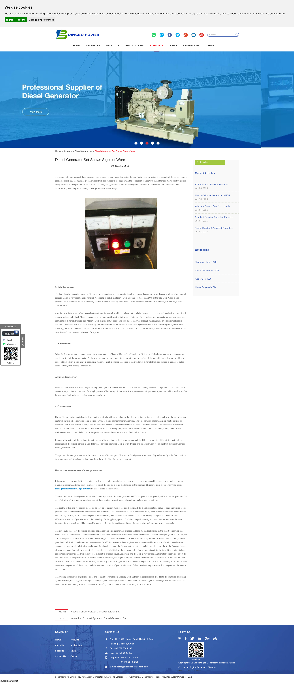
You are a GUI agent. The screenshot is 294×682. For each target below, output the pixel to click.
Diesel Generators (83, 151)
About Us (112, 45)
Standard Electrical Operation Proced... (214, 217)
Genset (211, 45)
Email (9, 340)
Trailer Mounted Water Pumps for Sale (173, 677)
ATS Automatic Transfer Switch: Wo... (213, 184)
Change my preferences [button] (41, 19)
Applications (134, 45)
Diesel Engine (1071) (205, 287)
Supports (157, 45)
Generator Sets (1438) (206, 262)
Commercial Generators (141, 677)
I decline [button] (21, 19)
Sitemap (212, 667)
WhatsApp (11, 344)
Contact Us (191, 45)
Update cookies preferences (190, 671)
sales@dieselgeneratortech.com (132, 666)
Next (62, 618)
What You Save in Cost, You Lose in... (213, 206)
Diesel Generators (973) (207, 270)
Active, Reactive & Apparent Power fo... (214, 228)
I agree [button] (9, 19)
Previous (62, 611)
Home (76, 45)
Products (93, 45)
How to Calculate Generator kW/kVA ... (213, 195)
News (173, 45)
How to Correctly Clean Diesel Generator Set (95, 611)
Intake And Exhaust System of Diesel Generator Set (98, 618)
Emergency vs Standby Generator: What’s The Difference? (98, 677)
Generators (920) (203, 279)
